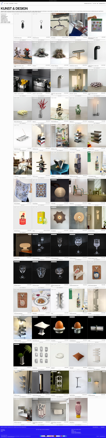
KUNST (7, 3)
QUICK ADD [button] (41, 150)
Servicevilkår (22, 436)
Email (2, 431)
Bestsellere (3, 17)
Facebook (3, 429)
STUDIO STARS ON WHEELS (76, 433)
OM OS (72, 430)
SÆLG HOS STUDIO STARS (76, 429)
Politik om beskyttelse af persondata (13, 436)
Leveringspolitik (28, 436)
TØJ (4, 3)
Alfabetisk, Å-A (4, 19)
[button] (97, 3)
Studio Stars (5, 435)
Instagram (3, 430)
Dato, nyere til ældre (5, 22)
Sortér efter (3, 14)
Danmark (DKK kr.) (88, 3)
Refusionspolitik (4, 436)
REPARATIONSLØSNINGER (76, 432)
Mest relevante (4, 16)
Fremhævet (3, 15)
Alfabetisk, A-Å (4, 18)
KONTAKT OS (73, 431)
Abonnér (102, 427)
